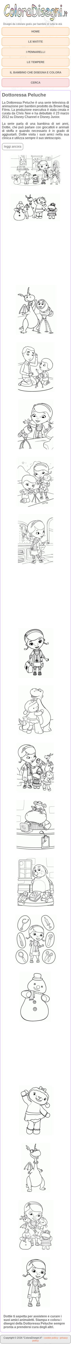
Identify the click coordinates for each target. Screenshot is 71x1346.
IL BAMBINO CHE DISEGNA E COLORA (35, 72)
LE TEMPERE (35, 62)
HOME (35, 31)
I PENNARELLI (35, 52)
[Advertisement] (35, 253)
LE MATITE (35, 41)
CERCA (35, 82)
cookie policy (51, 1337)
